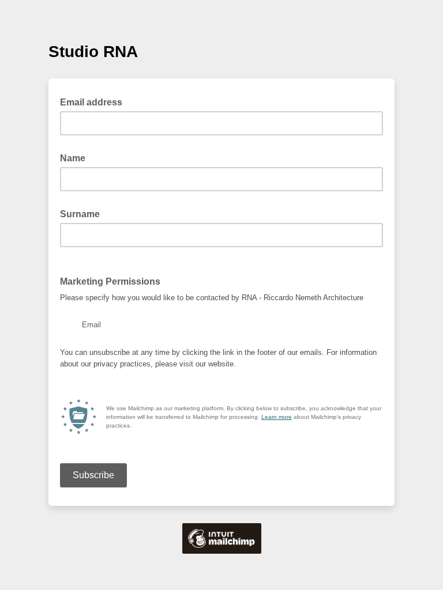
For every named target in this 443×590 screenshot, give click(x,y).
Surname (83, 213)
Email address (94, 101)
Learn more (276, 417)
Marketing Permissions (110, 281)
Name (76, 157)
